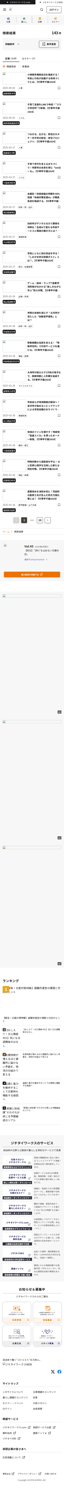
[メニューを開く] (5, 10)
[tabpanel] (32, 288)
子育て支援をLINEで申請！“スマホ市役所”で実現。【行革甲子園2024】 (44, 108)
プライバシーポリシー (27, 1473)
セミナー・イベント (13, 1403)
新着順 (25, 66)
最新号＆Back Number (34, 559)
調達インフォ (40, 1433)
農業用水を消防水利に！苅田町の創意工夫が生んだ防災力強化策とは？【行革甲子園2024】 (43, 495)
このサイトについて (13, 1392)
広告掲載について (12, 1457)
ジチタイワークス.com (20, 2)
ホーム (6, 531)
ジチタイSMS (9, 1438)
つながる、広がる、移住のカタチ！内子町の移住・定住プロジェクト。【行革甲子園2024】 (43, 137)
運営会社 (7, 1473)
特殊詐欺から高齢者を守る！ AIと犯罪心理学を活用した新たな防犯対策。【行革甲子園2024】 (43, 465)
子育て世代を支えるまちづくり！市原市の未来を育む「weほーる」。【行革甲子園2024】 (44, 167)
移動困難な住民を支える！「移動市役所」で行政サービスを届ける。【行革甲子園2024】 (43, 346)
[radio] (4, 66)
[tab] (11, 58)
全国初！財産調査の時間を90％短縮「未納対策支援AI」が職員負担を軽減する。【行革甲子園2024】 (43, 197)
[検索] (41, 9)
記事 (35, 1397)
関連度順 (11, 66)
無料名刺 (7, 1433)
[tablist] (32, 58)
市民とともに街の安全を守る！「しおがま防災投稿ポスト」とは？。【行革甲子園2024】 (43, 257)
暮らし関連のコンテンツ (15, 1397)
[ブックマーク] (59, 88)
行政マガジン (40, 1403)
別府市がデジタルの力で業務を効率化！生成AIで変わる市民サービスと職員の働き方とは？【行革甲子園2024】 (43, 227)
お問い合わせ (50, 1473)
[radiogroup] (32, 66)
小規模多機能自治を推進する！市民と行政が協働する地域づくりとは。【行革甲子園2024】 (43, 78)
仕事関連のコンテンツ (44, 1392)
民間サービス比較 (42, 1427)
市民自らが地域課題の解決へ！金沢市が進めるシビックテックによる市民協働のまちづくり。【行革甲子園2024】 (43, 405)
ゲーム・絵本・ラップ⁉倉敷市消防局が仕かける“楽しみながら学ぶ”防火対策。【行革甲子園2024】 (44, 286)
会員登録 (37, 1408)
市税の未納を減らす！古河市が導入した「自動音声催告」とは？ (43, 316)
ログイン (54, 9)
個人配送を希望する (30, 574)
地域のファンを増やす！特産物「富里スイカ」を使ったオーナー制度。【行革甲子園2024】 (43, 435)
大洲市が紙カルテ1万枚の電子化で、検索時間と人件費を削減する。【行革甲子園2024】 (44, 376)
